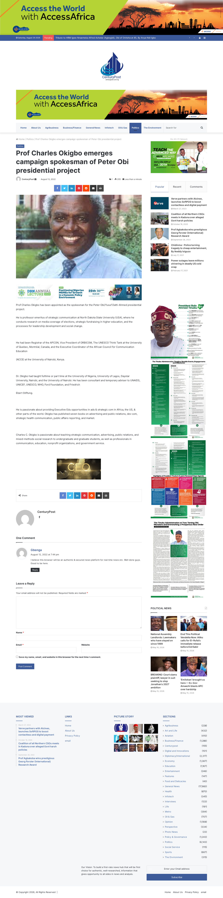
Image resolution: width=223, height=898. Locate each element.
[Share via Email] (93, 188)
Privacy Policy (72, 735)
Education (170, 766)
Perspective (171, 827)
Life (167, 806)
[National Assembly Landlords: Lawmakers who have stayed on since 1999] (164, 623)
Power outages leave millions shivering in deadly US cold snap (187, 263)
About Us (36, 127)
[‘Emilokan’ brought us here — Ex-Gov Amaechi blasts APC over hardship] (194, 666)
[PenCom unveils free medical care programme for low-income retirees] (151, 729)
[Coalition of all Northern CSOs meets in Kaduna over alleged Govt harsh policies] (160, 218)
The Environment (152, 127)
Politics (135, 127)
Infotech (109, 127)
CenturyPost (28, 179)
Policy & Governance (176, 837)
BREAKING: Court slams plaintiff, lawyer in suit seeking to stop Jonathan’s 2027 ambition (164, 681)
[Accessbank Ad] (111, 104)
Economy (170, 761)
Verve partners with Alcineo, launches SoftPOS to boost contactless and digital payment (189, 201)
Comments (196, 186)
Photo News (171, 832)
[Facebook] (57, 188)
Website (85, 644)
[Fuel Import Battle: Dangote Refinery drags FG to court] (121, 748)
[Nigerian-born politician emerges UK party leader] (121, 739)
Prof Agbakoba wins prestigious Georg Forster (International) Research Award (189, 232)
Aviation (169, 735)
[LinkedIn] (71, 188)
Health (168, 791)
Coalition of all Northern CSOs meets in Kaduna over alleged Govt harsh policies (187, 217)
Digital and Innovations (177, 751)
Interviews (170, 801)
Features (169, 776)
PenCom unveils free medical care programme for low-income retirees (91, 37)
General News (93, 127)
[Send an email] (35, 179)
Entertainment (172, 771)
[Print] (100, 188)
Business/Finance (72, 127)
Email (20, 644)
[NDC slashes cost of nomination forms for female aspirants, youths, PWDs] (121, 728)
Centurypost (171, 746)
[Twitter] (64, 188)
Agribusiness (51, 127)
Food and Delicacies (175, 781)
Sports (168, 852)
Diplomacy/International (177, 756)
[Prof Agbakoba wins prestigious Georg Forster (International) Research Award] (160, 234)
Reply (35, 570)
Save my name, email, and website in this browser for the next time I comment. (60, 657)
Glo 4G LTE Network (178, 139)
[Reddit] (86, 188)
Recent (177, 186)
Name (20, 632)
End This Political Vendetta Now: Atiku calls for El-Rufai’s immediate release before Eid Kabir (192, 640)
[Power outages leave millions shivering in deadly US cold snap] (160, 265)
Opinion (169, 821)
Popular (159, 186)
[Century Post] (111, 65)
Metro (168, 811)
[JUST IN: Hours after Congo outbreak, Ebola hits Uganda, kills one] (136, 739)
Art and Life (171, 730)
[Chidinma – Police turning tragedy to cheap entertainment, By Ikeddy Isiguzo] (160, 249)
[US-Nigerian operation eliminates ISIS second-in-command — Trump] (151, 748)
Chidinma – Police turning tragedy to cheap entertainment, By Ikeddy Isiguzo (189, 248)
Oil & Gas (122, 127)
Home (23, 127)
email (68, 740)
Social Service (172, 847)
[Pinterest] (79, 188)
